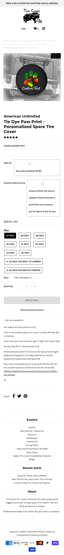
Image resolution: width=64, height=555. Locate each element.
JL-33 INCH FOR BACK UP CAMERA (23, 261)
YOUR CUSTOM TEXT (14, 146)
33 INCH (10, 252)
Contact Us (32, 441)
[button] (11, 137)
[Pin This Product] (25, 396)
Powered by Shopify (38, 535)
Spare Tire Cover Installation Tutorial (32, 456)
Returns (32, 434)
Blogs (32, 459)
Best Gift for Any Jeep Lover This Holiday (32, 479)
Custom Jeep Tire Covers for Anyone (32, 483)
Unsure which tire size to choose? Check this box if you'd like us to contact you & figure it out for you (42, 201)
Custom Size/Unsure (14, 183)
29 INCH (39, 235)
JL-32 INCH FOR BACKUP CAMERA (23, 270)
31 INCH (25, 244)
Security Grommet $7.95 (28, 171)
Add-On (8, 163)
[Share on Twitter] (19, 396)
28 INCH (25, 235)
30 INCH (10, 244)
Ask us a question (14, 320)
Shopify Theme (45, 531)
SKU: (6, 277)
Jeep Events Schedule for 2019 (32, 448)
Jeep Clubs (32, 452)
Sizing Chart (32, 445)
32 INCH (39, 244)
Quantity (8, 286)
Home (6, 41)
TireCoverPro (32, 531)
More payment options (32, 309)
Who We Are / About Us (32, 431)
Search (32, 427)
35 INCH (25, 252)
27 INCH (10, 235)
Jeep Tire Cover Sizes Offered (32, 475)
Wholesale (32, 438)
